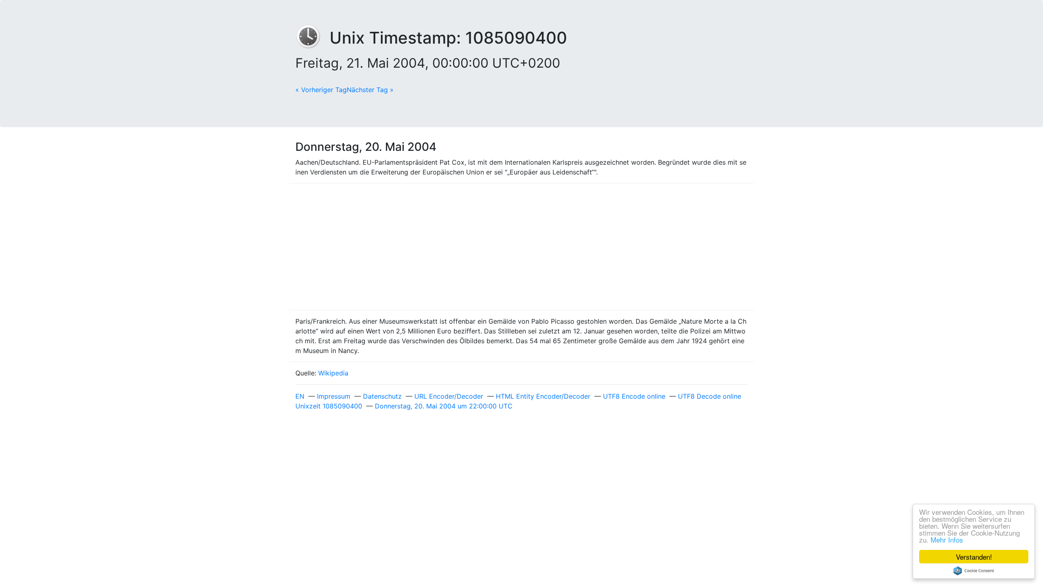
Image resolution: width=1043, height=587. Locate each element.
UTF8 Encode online (634, 396)
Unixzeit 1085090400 (328, 406)
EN (299, 396)
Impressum (333, 396)
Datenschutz (382, 396)
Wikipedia (333, 373)
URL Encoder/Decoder (448, 396)
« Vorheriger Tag (321, 90)
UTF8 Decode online (709, 396)
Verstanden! (974, 557)
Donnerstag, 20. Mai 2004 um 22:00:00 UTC (444, 406)
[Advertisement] (521, 247)
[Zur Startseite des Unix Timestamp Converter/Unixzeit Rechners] (312, 38)
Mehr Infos (947, 539)
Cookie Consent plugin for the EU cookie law (973, 570)
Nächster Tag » (370, 90)
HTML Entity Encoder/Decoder (543, 396)
